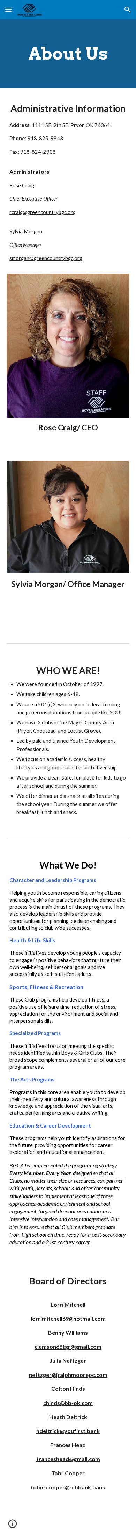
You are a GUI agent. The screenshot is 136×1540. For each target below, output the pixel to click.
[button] (8, 9)
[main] (68, 53)
